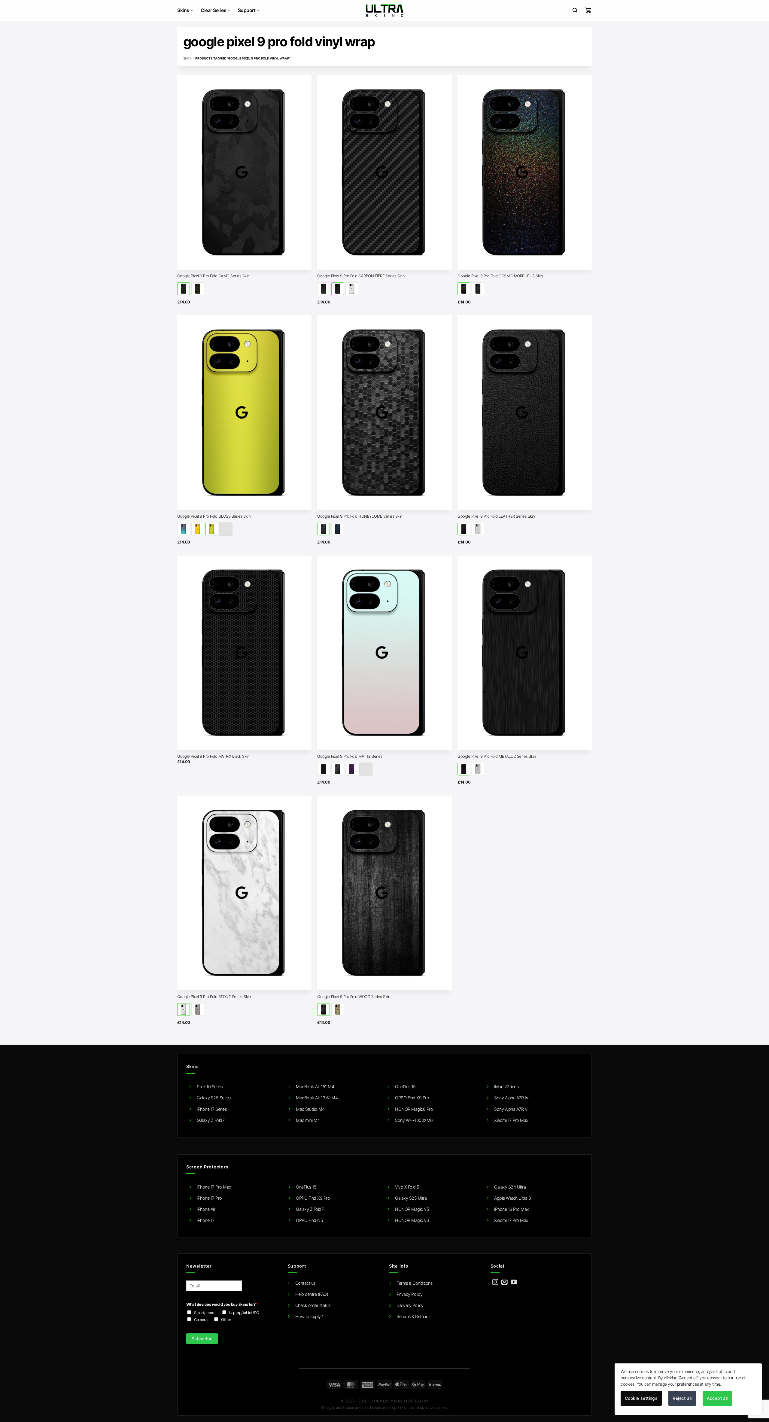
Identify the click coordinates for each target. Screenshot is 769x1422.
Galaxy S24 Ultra (510, 1186)
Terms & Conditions (414, 1283)
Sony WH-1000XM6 (414, 1120)
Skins (183, 10)
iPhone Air (206, 1209)
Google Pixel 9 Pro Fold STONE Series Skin (214, 996)
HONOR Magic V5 (412, 1209)
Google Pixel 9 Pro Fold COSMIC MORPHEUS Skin (500, 275)
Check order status (312, 1305)
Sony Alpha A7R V (510, 1109)
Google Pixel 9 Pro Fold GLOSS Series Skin (214, 516)
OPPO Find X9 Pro (412, 1097)
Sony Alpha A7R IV (511, 1097)
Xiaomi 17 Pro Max (511, 1120)
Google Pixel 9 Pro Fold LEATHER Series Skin (496, 516)
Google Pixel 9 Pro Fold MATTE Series (349, 756)
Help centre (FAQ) (311, 1294)
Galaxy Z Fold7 (210, 1120)
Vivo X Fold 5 (407, 1186)
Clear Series (213, 10)
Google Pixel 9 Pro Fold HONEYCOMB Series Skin (360, 516)
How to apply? (309, 1316)
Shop (187, 58)
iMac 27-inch (506, 1086)
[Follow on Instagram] (495, 1282)
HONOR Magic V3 (412, 1220)
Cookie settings (641, 1398)
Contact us (305, 1283)
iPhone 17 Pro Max (214, 1186)
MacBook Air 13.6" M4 (317, 1097)
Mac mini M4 (308, 1120)
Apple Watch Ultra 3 (512, 1198)
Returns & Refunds (413, 1316)
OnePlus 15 (405, 1086)
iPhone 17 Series (211, 1109)
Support (247, 10)
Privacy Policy (409, 1294)
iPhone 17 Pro (209, 1198)
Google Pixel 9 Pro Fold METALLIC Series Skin (496, 756)
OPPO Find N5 (309, 1220)
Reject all (682, 1398)
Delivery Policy (410, 1305)
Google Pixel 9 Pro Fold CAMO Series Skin (213, 275)
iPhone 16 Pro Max (511, 1209)
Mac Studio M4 (310, 1109)
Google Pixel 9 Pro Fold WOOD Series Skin (353, 996)
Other (226, 1319)
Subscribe (202, 1338)
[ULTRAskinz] (385, 10)
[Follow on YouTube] (514, 1282)
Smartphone (204, 1312)
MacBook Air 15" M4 (315, 1086)
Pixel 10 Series (210, 1086)
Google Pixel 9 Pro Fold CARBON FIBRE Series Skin (361, 275)
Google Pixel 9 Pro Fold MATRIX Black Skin (213, 756)
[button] (575, 10)
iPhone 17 (205, 1220)
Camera (200, 1319)
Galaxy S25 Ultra (411, 1198)
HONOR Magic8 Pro (414, 1109)
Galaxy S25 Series (214, 1097)
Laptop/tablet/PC (244, 1312)
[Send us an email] (504, 1282)
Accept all (717, 1398)
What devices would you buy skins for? (222, 1304)
